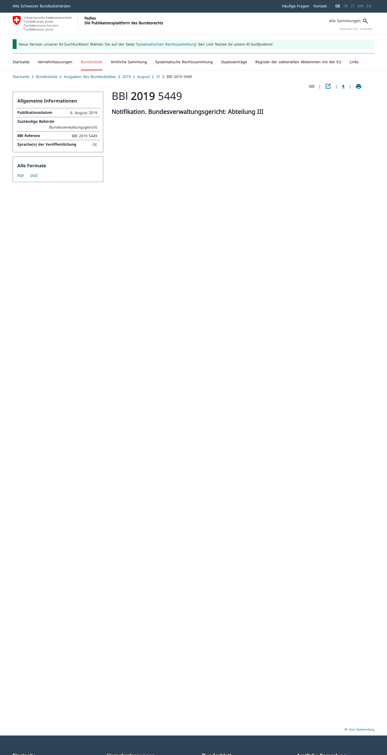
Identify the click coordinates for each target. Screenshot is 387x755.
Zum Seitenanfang (358, 729)
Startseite (21, 76)
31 (158, 76)
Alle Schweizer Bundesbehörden (42, 5)
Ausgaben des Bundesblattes (90, 76)
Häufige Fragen (295, 5)
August (143, 76)
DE (337, 5)
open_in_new (328, 86)
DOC (34, 175)
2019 (126, 76)
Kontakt (320, 5)
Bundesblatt (46, 76)
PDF (20, 175)
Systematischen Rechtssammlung (166, 44)
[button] (55, 61)
